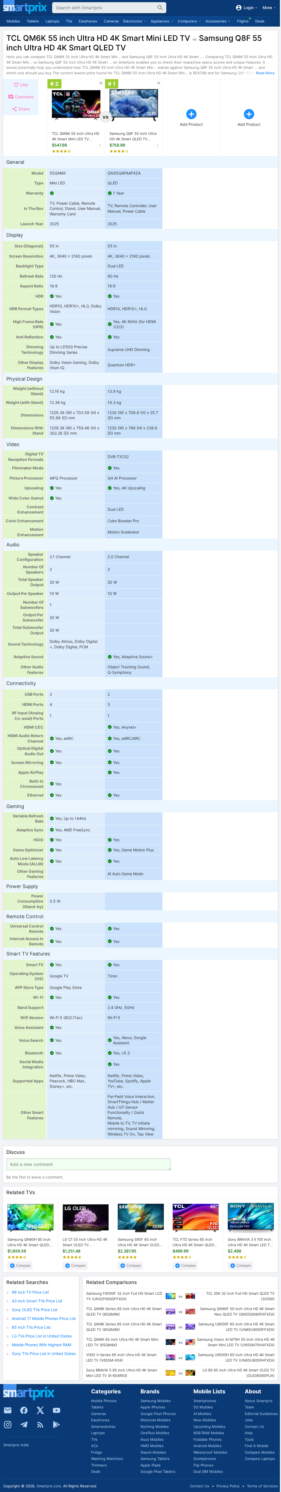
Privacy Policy (228, 1486)
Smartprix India (16, 1445)
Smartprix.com (48, 1486)
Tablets (33, 21)
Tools (249, 1439)
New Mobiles (204, 1420)
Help (249, 1433)
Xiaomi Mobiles (153, 1452)
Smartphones (204, 1401)
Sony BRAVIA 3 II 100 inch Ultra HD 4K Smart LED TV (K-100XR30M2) (250, 1242)
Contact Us (254, 1426)
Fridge (96, 1452)
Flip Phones (203, 1465)
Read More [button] (265, 73)
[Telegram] (23, 1424)
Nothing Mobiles (154, 1426)
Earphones (88, 21)
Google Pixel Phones (158, 1413)
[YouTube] (56, 1410)
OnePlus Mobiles (154, 1433)
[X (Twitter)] (40, 1410)
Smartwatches (103, 1426)
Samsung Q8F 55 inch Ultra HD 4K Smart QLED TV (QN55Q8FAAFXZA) (132, 136)
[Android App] (56, 1424)
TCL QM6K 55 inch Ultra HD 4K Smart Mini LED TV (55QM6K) (75, 136)
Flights (243, 21)
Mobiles (13, 21)
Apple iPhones (152, 1407)
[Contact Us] (7, 1410)
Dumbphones (204, 1458)
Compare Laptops (260, 1458)
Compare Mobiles (260, 1452)
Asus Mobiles (152, 1439)
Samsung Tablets (155, 1458)
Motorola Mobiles (155, 1420)
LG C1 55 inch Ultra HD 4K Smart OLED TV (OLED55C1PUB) (85, 1242)
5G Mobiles (203, 1407)
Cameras (111, 21)
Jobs (249, 1420)
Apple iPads (150, 1465)
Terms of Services (262, 1486)
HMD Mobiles (152, 1445)
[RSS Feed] (40, 1424)
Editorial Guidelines (261, 1413)
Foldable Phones (207, 1439)
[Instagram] (7, 1424)
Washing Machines (107, 1458)
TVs (69, 21)
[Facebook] (23, 1410)
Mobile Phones (104, 1401)
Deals (260, 21)
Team (249, 1407)
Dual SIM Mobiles (208, 1471)
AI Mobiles (202, 1413)
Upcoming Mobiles (209, 1426)
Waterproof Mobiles (210, 1452)
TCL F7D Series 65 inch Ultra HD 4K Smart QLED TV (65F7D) (193, 1242)
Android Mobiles (207, 1445)
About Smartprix (258, 1401)
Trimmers (99, 1465)
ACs (94, 1445)
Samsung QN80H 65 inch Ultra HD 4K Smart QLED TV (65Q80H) (28, 1242)
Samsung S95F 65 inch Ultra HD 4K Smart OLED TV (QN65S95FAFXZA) (138, 1242)
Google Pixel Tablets (157, 1471)
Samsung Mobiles (155, 1401)
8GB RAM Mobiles (208, 1433)
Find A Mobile (256, 1445)
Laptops (52, 21)
